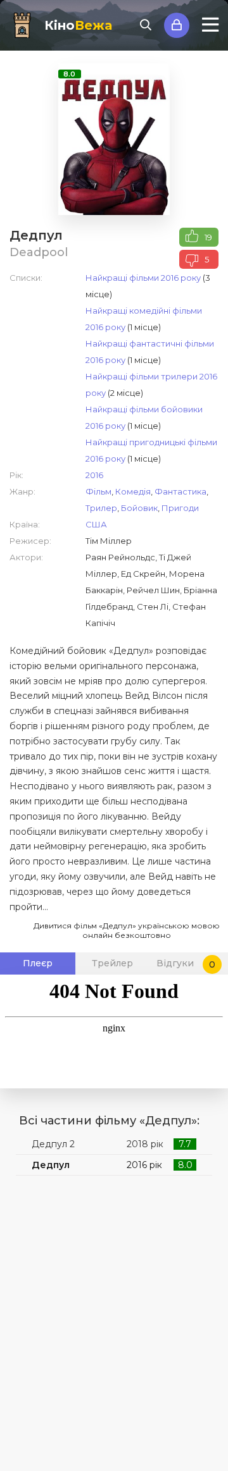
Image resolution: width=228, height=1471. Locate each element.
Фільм (98, 491)
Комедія (133, 491)
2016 (94, 475)
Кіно (78, 25)
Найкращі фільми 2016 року (143, 278)
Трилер (101, 508)
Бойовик (139, 508)
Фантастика (180, 491)
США (96, 524)
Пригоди (180, 508)
